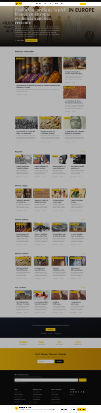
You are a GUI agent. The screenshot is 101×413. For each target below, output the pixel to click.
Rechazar (72, 409)
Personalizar (64, 409)
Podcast (56, 3)
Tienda (62, 3)
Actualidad (38, 3)
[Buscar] (78, 4)
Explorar (45, 3)
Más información (44, 410)
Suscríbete (83, 3)
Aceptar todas (81, 409)
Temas (51, 3)
